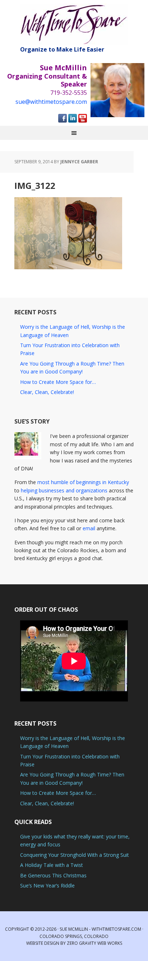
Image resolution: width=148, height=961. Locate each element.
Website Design (42, 943)
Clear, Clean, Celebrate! (47, 392)
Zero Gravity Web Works (94, 943)
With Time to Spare (74, 24)
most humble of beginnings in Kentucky (83, 482)
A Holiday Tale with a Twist (51, 865)
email (89, 528)
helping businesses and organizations (64, 490)
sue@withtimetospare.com (51, 102)
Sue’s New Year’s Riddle (47, 885)
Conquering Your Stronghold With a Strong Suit (74, 854)
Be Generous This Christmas (53, 875)
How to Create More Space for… (58, 381)
